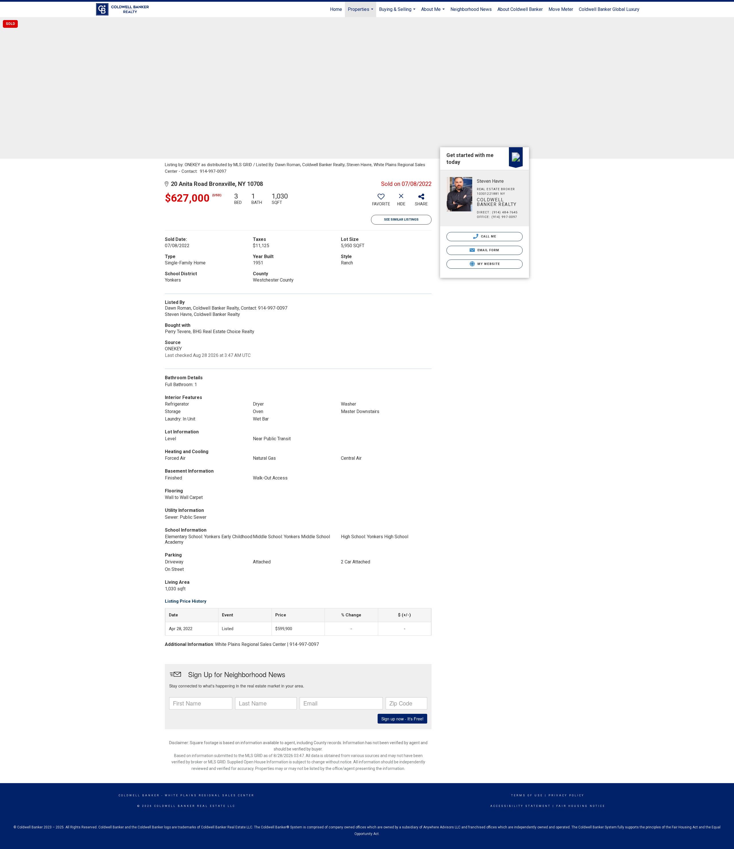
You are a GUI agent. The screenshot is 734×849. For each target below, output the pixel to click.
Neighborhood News (471, 9)
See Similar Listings (401, 219)
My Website (488, 264)
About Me (433, 12)
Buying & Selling (398, 12)
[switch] (381, 201)
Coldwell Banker (139, 795)
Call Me (488, 236)
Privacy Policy (566, 795)
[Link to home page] (125, 9)
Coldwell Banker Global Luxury (609, 9)
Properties (361, 12)
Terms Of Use (527, 795)
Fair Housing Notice (580, 806)
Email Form (487, 250)
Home (336, 9)
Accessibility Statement (520, 806)
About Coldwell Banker (520, 9)
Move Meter (560, 9)
